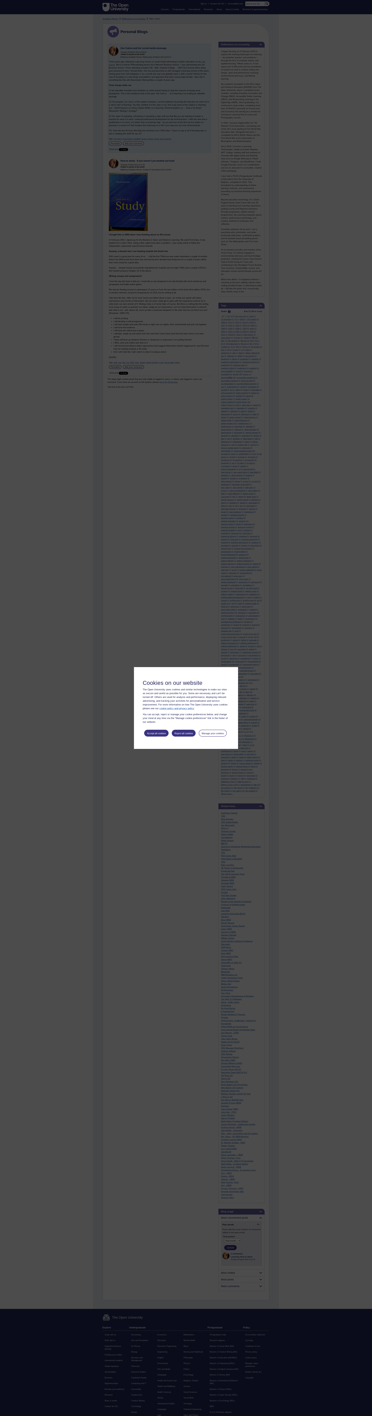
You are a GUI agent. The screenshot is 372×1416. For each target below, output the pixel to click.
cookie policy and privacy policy (176, 708)
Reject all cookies (184, 733)
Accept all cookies (156, 733)
